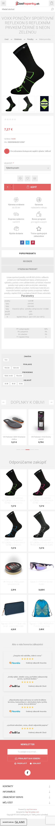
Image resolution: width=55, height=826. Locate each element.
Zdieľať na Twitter (27, 243)
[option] (14, 428)
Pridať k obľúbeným (28, 178)
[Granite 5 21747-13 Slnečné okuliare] (41, 566)
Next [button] (51, 402)
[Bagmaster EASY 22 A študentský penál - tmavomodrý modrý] (13, 608)
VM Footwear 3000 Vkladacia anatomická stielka (41, 438)
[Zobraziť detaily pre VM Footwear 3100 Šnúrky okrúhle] (14, 421)
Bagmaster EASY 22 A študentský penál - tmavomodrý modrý (13, 625)
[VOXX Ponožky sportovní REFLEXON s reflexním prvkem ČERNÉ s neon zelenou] (13, 482)
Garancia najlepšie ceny (20, 178)
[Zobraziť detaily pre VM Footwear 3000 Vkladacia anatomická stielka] (41, 421)
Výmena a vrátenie (16, 203)
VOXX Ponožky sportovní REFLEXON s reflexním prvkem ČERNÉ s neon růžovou (41, 500)
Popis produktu (27, 253)
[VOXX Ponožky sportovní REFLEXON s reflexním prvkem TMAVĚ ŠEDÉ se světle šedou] (41, 524)
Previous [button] (3, 402)
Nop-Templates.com (32, 812)
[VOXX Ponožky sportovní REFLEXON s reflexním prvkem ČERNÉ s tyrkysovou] (13, 524)
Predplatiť (22, 763)
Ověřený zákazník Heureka (36, 663)
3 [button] (27, 449)
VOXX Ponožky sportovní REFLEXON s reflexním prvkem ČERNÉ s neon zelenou (13, 500)
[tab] (27, 253)
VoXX (13, 139)
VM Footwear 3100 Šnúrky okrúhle (14, 438)
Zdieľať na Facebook (22, 243)
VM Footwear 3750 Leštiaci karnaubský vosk (13, 583)
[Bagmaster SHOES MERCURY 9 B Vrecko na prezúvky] (41, 608)
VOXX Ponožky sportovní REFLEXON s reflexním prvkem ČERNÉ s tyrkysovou (13, 542)
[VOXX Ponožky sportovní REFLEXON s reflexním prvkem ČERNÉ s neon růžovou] (41, 482)
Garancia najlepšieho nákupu (39, 203)
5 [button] (37, 449)
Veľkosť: (8, 163)
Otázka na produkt (28, 269)
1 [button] (18, 449)
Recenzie (27, 261)
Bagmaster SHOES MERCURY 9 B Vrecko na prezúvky (42, 625)
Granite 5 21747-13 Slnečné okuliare (41, 583)
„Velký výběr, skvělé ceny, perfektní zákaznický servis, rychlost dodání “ (27, 678)
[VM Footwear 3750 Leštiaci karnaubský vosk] (13, 566)
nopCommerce (32, 809)
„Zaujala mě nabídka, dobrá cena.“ (27, 656)
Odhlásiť (37, 763)
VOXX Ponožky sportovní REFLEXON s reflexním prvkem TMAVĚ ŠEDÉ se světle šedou (41, 542)
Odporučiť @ (35, 178)
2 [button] (23, 449)
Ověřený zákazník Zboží (37, 686)
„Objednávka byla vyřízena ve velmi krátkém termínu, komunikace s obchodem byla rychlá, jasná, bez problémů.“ (27, 702)
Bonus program (39, 217)
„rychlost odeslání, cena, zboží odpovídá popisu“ (27, 725)
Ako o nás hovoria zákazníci (27, 644)
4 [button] (32, 449)
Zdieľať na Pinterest (33, 243)
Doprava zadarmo (16, 217)
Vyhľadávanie (52, 9)
